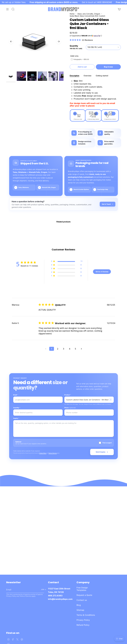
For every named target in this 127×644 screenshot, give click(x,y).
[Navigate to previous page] (45, 349)
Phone (70, 408)
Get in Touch (106, 204)
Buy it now (108, 67)
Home (72, 14)
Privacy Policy (42, 453)
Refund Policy (83, 625)
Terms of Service (52, 453)
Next (58, 41)
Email (15, 395)
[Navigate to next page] (81, 349)
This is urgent (107, 443)
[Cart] (119, 9)
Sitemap (80, 610)
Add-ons (74, 56)
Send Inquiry (100, 452)
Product (67, 395)
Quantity (16, 408)
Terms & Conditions (86, 615)
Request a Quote (84, 595)
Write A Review (102, 271)
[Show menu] (7, 9)
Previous (11, 41)
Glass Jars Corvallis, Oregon (88, 14)
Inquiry (16, 418)
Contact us (82, 600)
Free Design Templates (82, 588)
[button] (95, 36)
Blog (79, 605)
